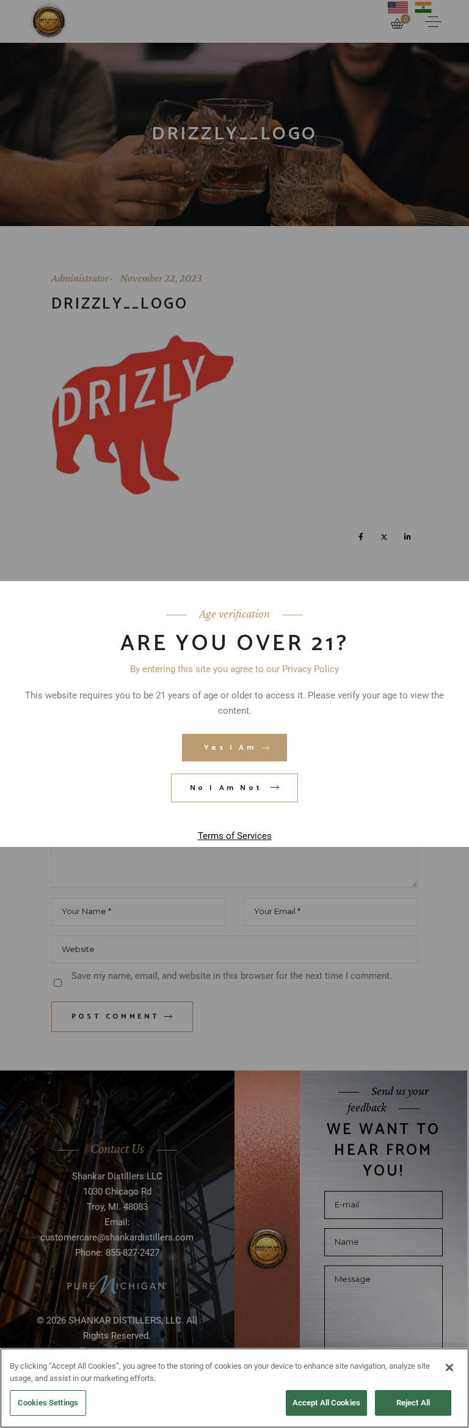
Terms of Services (235, 835)
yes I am (230, 747)
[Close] (449, 1367)
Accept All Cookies (326, 1402)
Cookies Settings (48, 1402)
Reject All (413, 1402)
